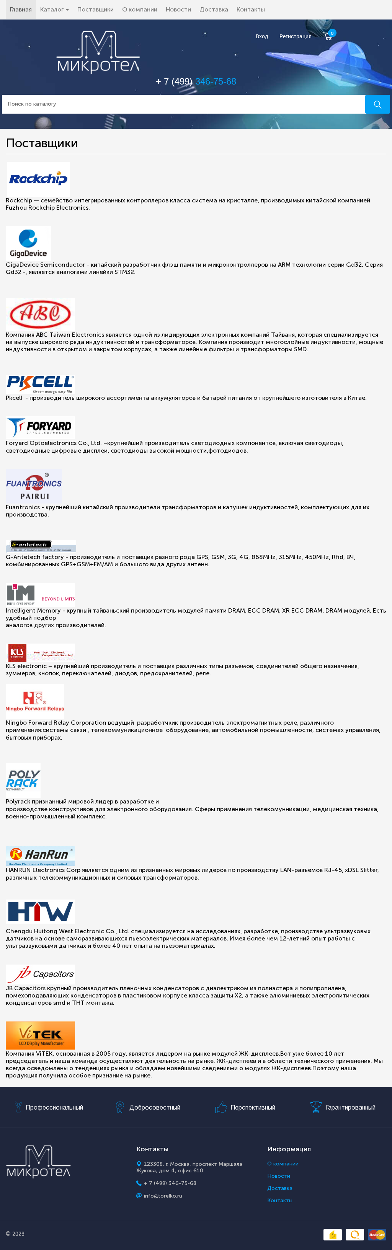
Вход (262, 36)
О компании (139, 9)
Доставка (213, 9)
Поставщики (95, 9)
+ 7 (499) (196, 81)
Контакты (251, 9)
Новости (178, 9)
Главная (23, 9)
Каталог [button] (52, 9)
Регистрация (295, 36)
